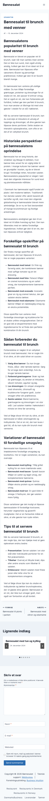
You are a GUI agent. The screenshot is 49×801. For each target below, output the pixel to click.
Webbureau (27, 777)
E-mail (9, 735)
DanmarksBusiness (13, 797)
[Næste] (42, 646)
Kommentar (10, 685)
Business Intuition (35, 780)
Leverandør (30, 797)
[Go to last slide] (7, 646)
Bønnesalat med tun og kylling (23, 641)
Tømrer (41, 797)
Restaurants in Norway (24, 793)
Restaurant (12, 788)
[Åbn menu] (44, 5)
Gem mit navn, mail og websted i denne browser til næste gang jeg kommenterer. (24, 755)
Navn (8, 724)
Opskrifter (8, 17)
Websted (9, 747)
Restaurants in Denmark (31, 788)
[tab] (19, 657)
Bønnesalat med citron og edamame (37, 611)
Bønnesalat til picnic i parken (12, 611)
